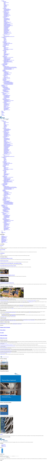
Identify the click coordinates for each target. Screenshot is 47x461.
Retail (4, 55)
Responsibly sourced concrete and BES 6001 (8, 83)
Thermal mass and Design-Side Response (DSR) (9, 188)
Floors (4, 158)
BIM (4, 35)
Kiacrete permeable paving (6, 29)
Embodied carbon (6, 72)
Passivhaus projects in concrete (4, 260)
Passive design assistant (6, 97)
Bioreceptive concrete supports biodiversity (8, 25)
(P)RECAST (5, 20)
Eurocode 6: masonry (5, 63)
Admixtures (5, 7)
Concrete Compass (5, 102)
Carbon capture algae (6, 27)
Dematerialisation (6, 75)
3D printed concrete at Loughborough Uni (8, 143)
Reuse (4, 76)
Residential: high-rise (6, 54)
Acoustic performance (5, 184)
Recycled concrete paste (6, 30)
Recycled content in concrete (7, 77)
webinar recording (21, 305)
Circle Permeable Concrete (6, 22)
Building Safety (4, 45)
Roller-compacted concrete (6, 14)
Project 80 (3, 314)
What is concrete (4, 1)
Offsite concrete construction (7, 109)
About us (2, 111)
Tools (3, 154)
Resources (3, 92)
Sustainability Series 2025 (6, 91)
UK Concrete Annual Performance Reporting (8, 82)
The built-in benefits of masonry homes (4, 300)
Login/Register (3, 112)
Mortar (4, 4)
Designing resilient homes (2, 323)
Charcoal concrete (6, 28)
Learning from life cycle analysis (12, 320)
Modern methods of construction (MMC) (8, 43)
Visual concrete (4, 8)
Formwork (5, 39)
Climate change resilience (6, 104)
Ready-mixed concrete (6, 2)
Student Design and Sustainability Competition (9, 100)
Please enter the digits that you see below (4, 456)
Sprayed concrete (6, 135)
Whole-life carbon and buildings (7, 74)
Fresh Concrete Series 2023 (7, 88)
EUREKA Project (6, 21)
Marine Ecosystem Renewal (7, 18)
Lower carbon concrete (4, 240)
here (29, 312)
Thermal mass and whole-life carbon (7, 69)
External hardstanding (6, 47)
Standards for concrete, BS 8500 (7, 58)
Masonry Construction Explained (3, 347)
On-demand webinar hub (5, 87)
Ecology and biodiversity (6, 81)
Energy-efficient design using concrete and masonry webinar (8, 265)
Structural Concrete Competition (7, 101)
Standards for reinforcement (7, 59)
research (12, 308)
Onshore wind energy (6, 169)
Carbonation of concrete (6, 71)
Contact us (3, 114)
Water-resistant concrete (6, 16)
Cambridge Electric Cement (7, 26)
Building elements (4, 37)
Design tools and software (5, 94)
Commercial (5, 51)
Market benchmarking (6, 108)
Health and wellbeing (6, 106)
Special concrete (4, 11)
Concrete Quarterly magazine (4, 85)
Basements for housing (2, 354)
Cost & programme (5, 79)
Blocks (4, 3)
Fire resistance (4, 70)
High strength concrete (6, 12)
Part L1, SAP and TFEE (6, 44)
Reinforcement (5, 6)
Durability (4, 65)
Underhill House (2, 253)
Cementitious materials (6, 124)
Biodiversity (5, 222)
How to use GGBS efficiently (7, 107)
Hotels (4, 53)
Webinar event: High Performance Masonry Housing (5, 352)
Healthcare (5, 52)
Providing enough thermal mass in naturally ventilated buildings (10, 67)
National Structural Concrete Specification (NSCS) (9, 36)
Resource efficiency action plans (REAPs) (8, 203)
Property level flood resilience (7, 78)
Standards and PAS (5, 56)
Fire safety (2, 332)
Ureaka (5, 17)
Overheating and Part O (6, 66)
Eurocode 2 (5, 105)
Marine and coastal (6, 48)
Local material (4, 80)
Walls (4, 40)
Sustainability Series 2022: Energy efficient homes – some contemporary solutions (11, 263)
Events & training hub (5, 86)
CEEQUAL (5, 62)
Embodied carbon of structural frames (8, 192)
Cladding (5, 38)
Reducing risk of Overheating (5, 327)
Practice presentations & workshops (6, 89)
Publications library (5, 218)
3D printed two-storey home (7, 24)
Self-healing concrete (6, 32)
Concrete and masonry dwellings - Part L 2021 (6, 258)
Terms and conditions (4, 446)
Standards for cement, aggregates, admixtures (8, 57)
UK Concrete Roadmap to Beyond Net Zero (8, 84)
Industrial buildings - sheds (6, 173)
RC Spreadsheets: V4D (6, 96)
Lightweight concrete (6, 13)
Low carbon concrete (6, 73)
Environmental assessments (5, 60)
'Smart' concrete (5, 33)
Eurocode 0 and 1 (4, 41)
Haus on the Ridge (2, 249)
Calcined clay (5, 5)
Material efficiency (3, 241)
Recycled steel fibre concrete (7, 139)
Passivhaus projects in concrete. (12, 315)
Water (4, 110)
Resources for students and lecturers (6, 99)
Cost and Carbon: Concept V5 (7, 95)
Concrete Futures (4, 93)
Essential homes (5, 23)
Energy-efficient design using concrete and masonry (10, 312)
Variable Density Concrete (6, 19)
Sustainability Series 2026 (5, 90)
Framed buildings (4, 42)
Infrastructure (4, 46)
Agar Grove (1, 245)
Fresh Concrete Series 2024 (5, 207)
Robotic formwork (6, 31)
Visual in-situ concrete (6, 10)
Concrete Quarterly (3, 444)
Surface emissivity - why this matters (7, 68)
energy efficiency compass (4, 316)
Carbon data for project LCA (7, 103)
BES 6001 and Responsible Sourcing (8, 61)
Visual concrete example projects (7, 9)
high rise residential (34, 300)
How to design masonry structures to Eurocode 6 (5, 349)
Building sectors (4, 50)
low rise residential (29, 300)
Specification (3, 120)
